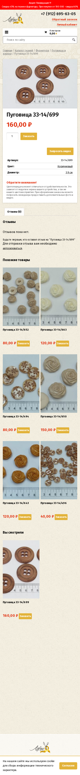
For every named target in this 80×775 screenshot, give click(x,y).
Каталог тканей (24, 50)
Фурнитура (42, 50)
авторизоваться (12, 248)
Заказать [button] (23, 343)
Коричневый (65, 166)
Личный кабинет (67, 24)
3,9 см (69, 172)
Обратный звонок (64, 19)
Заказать (28, 136)
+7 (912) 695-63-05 (58, 13)
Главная (7, 50)
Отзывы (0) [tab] (14, 211)
